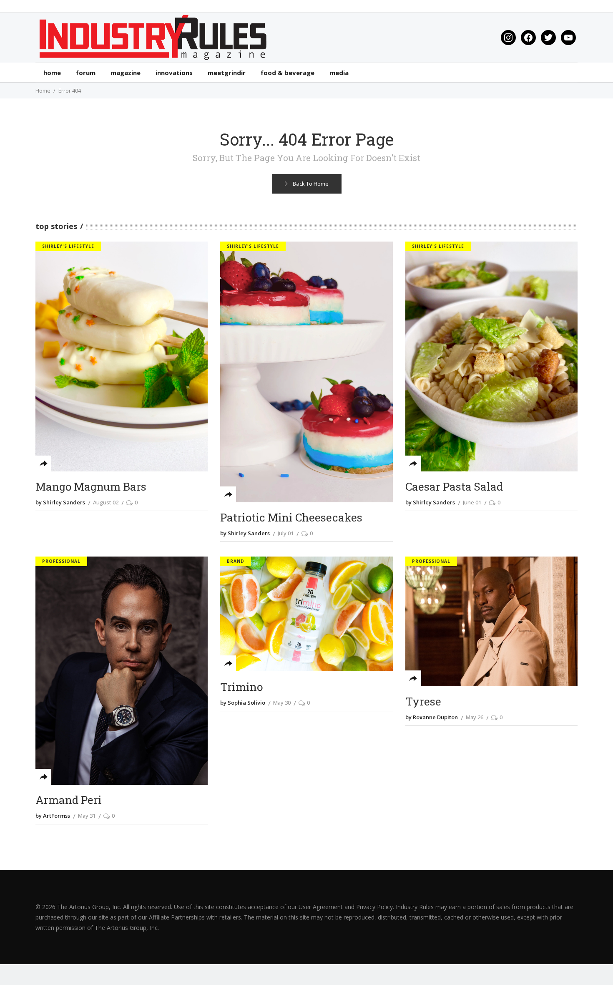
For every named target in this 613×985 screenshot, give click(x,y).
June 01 (472, 502)
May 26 (474, 717)
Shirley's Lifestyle (68, 246)
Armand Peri (68, 800)
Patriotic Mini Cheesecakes (291, 517)
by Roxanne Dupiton (431, 717)
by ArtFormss (52, 815)
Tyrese (423, 701)
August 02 (105, 502)
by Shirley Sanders (60, 502)
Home (42, 90)
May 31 (86, 815)
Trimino (241, 687)
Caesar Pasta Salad (454, 487)
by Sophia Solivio (242, 702)
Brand (235, 561)
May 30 (282, 702)
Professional (61, 561)
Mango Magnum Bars (90, 487)
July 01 (286, 533)
